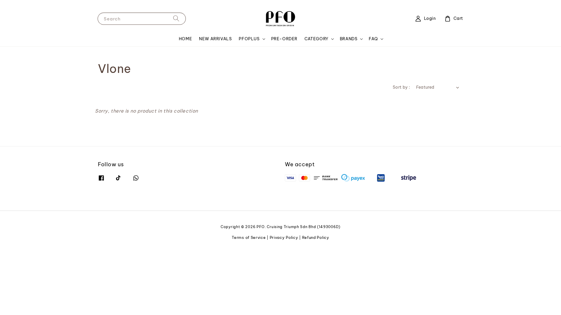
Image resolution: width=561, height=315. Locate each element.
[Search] (176, 18)
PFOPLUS (249, 38)
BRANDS (349, 38)
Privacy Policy (284, 237)
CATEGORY (316, 38)
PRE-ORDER (284, 38)
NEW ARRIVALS (215, 38)
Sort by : (401, 87)
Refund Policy (315, 237)
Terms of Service (249, 237)
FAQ (373, 38)
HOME (185, 38)
